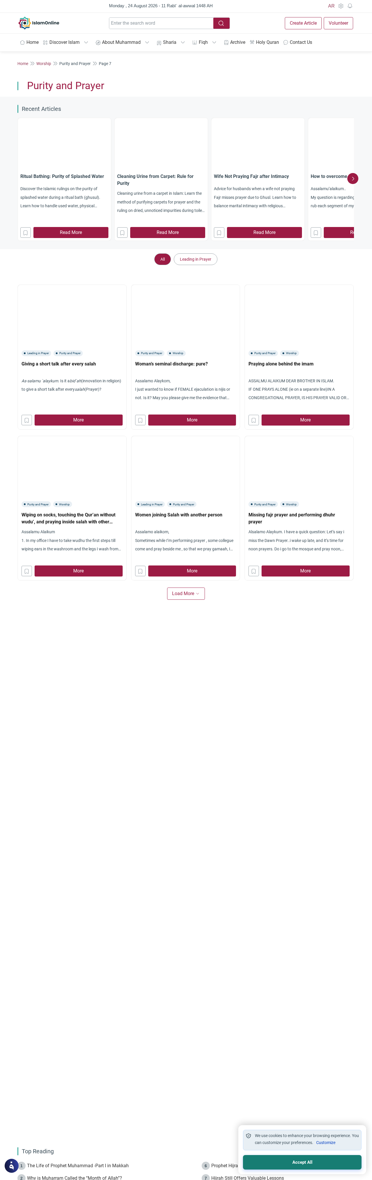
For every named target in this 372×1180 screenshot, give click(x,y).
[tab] (162, 259)
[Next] (352, 178)
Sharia (169, 42)
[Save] (25, 232)
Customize (325, 1142)
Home (32, 42)
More (78, 420)
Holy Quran (267, 42)
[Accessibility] (340, 6)
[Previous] (19, 178)
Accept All (302, 1162)
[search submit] (221, 23)
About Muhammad (121, 42)
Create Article (303, 23)
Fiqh (203, 42)
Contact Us (301, 42)
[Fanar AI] (11, 1166)
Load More (183, 593)
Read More (71, 232)
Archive (237, 42)
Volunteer (338, 23)
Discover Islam (64, 42)
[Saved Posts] (350, 6)
